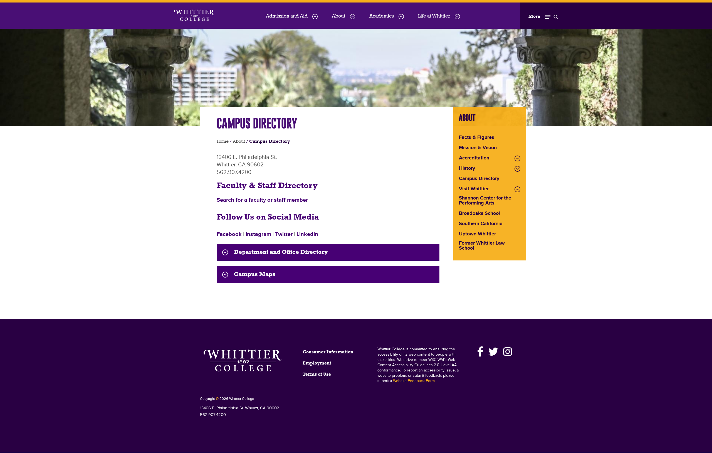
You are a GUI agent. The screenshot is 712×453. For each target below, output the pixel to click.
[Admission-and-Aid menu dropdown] (315, 16)
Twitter (284, 234)
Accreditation (474, 158)
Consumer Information (328, 352)
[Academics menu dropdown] (401, 16)
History (467, 168)
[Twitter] (493, 352)
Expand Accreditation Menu (517, 158)
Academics (381, 16)
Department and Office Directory (281, 252)
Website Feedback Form (414, 381)
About (338, 16)
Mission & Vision (478, 148)
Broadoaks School (479, 213)
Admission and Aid (287, 16)
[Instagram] (506, 352)
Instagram (258, 234)
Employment (317, 363)
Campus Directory (479, 179)
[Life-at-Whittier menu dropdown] (457, 16)
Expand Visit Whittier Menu (517, 189)
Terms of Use (317, 374)
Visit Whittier (474, 189)
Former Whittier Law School (482, 246)
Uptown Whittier (477, 234)
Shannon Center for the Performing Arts (485, 201)
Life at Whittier (434, 16)
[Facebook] (481, 352)
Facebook (229, 234)
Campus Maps (254, 274)
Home (223, 141)
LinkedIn (307, 234)
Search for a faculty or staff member (262, 200)
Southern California (481, 224)
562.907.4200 (213, 414)
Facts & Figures (476, 138)
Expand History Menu (517, 169)
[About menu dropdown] (352, 16)
